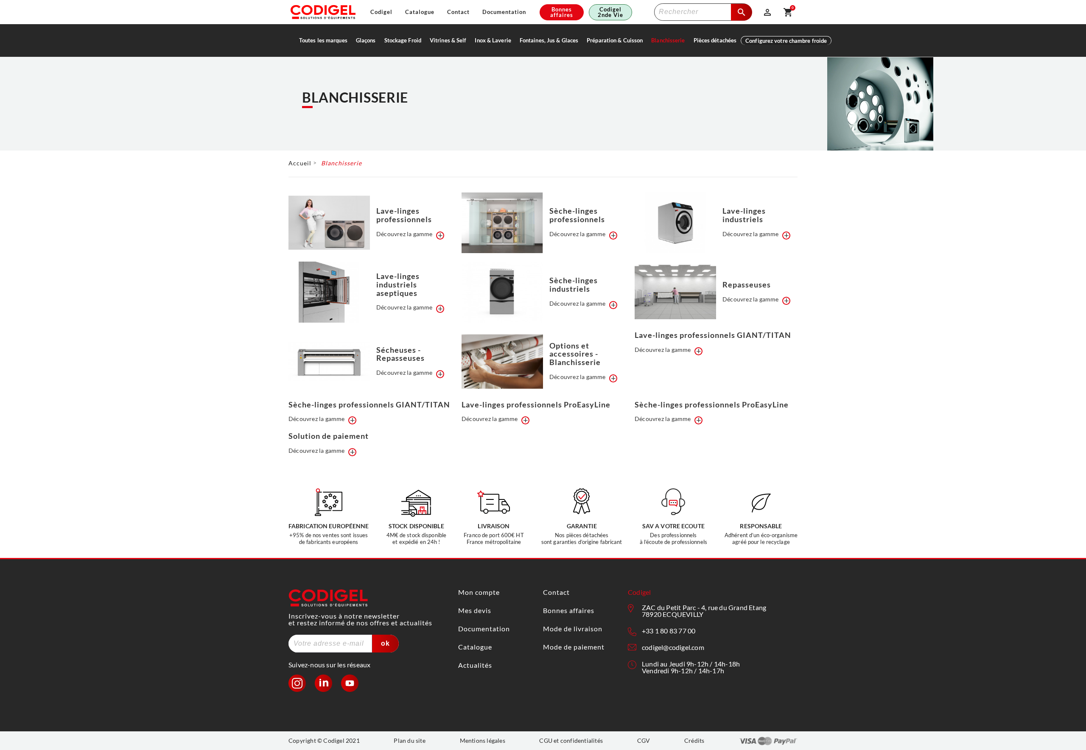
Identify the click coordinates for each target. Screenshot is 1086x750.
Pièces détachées (715, 40)
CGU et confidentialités (571, 740)
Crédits (694, 740)
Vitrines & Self (448, 40)
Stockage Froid (402, 40)
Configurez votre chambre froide (786, 40)
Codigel (381, 12)
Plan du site (409, 740)
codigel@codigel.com (673, 647)
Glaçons (366, 40)
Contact (458, 12)
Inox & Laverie (493, 40)
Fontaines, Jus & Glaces (549, 40)
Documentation (504, 12)
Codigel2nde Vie (610, 12)
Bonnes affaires (561, 12)
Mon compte (479, 592)
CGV (643, 740)
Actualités (475, 665)
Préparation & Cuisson (615, 40)
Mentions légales (482, 740)
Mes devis (474, 610)
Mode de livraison (572, 629)
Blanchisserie (668, 40)
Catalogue (419, 12)
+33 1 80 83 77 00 (668, 631)
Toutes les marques (323, 40)
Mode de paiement (574, 647)
